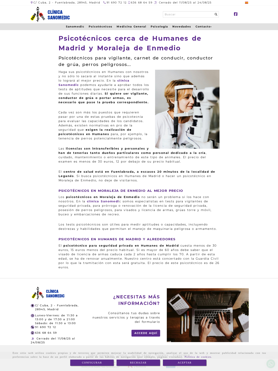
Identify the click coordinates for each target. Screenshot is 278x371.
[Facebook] (235, 14)
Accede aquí (145, 333)
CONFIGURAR (92, 362)
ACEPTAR (185, 362)
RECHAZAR (138, 362)
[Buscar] (216, 14)
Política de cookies (198, 356)
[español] (246, 2)
